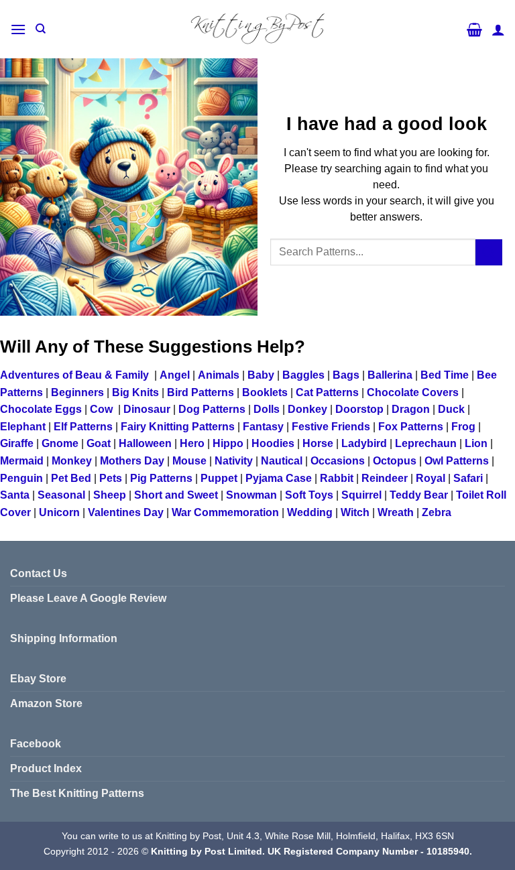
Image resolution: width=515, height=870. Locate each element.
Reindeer (384, 478)
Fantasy (263, 426)
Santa (15, 495)
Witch (355, 512)
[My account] (498, 29)
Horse (317, 443)
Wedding (310, 512)
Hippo (228, 443)
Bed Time (444, 375)
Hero (192, 443)
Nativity (234, 461)
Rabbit (336, 478)
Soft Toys (309, 495)
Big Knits (135, 392)
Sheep (109, 495)
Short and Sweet (176, 495)
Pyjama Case (278, 478)
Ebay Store (38, 678)
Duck (451, 409)
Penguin (21, 478)
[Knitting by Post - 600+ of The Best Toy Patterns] (257, 28)
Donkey (307, 409)
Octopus (394, 461)
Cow (101, 409)
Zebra (436, 512)
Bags (346, 375)
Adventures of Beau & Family (74, 375)
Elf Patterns (83, 426)
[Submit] (488, 252)
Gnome (60, 443)
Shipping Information (63, 638)
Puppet (219, 478)
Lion (476, 443)
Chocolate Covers (413, 392)
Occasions (337, 461)
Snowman (251, 495)
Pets (110, 478)
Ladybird (364, 443)
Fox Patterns (410, 426)
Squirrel (361, 495)
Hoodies (272, 443)
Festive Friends (331, 426)
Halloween (145, 443)
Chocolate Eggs (41, 409)
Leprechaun (426, 443)
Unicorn (59, 512)
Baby (260, 375)
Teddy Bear (419, 495)
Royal (430, 478)
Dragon (411, 409)
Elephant (23, 426)
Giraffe (17, 443)
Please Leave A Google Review (88, 598)
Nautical (281, 461)
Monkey (72, 461)
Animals (218, 375)
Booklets (265, 392)
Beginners (77, 392)
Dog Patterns (211, 409)
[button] (18, 29)
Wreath (396, 512)
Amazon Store (46, 703)
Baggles (303, 375)
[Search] (41, 29)
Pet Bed (71, 478)
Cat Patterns (327, 392)
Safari (468, 478)
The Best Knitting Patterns (77, 793)
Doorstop (359, 409)
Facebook (35, 743)
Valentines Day (126, 512)
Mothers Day (132, 461)
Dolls (266, 409)
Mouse (189, 461)
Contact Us (38, 573)
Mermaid (22, 461)
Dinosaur (146, 409)
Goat (99, 443)
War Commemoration (225, 512)
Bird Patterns (200, 392)
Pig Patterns (161, 478)
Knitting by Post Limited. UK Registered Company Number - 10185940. (311, 851)
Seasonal (61, 495)
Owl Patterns (456, 461)
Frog (463, 426)
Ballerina (389, 375)
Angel (175, 375)
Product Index (46, 768)
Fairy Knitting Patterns (178, 426)
